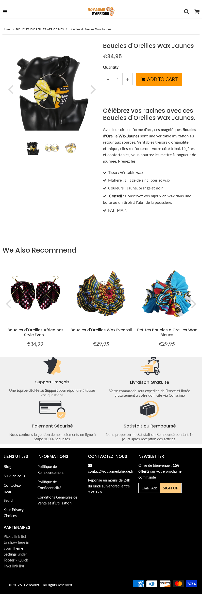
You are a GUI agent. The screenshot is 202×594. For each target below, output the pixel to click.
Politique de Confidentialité (49, 485)
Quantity (110, 67)
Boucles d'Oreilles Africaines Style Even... (35, 332)
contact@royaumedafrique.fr (111, 471)
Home (6, 29)
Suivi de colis (14, 476)
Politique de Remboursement (50, 469)
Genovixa (31, 585)
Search (9, 500)
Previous (10, 89)
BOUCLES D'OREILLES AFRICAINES (40, 29)
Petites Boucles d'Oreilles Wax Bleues (167, 332)
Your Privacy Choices (14, 512)
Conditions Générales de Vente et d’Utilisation (57, 500)
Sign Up (170, 487)
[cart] (197, 11)
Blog (7, 466)
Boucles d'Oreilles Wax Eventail (101, 330)
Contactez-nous (12, 488)
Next (93, 89)
